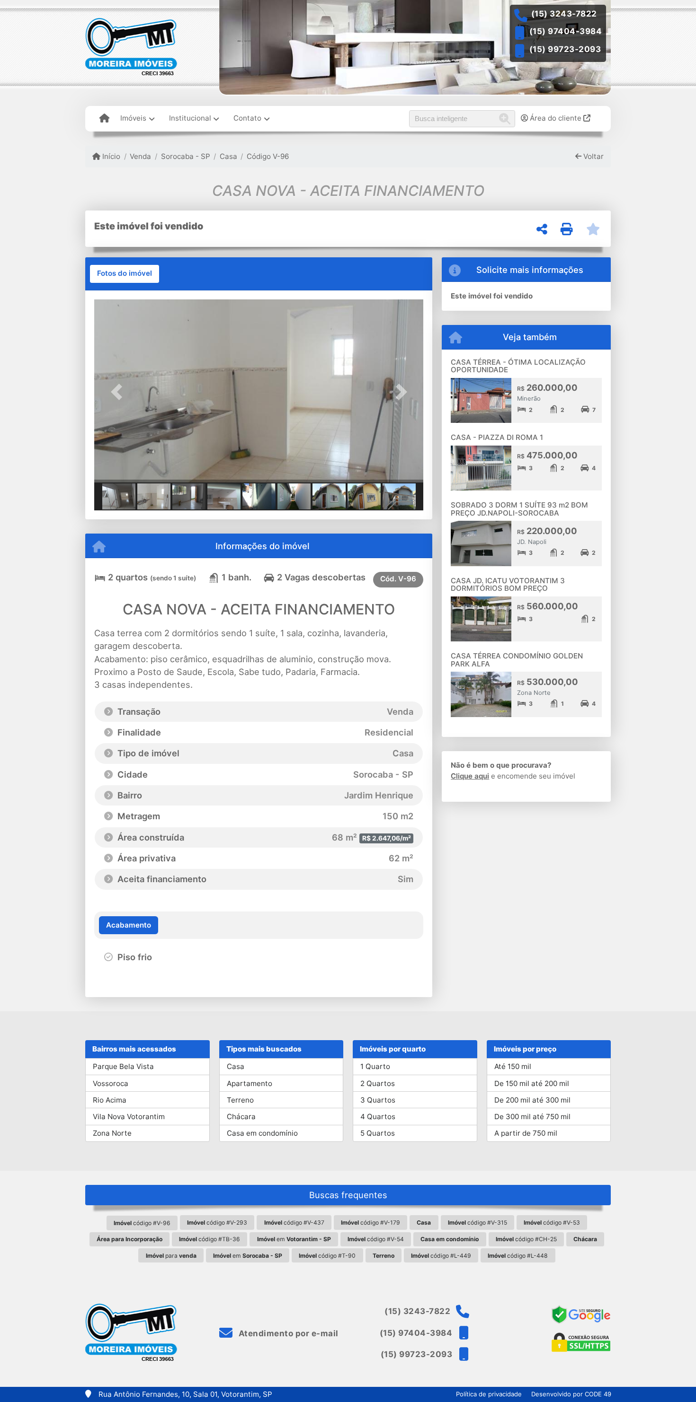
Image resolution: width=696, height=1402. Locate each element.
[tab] (124, 274)
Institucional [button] (190, 118)
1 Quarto (375, 1066)
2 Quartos (377, 1083)
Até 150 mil (512, 1066)
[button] (118, 392)
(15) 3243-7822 (564, 13)
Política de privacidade (489, 1394)
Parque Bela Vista (123, 1066)
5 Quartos (377, 1133)
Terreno (240, 1099)
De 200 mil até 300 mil (532, 1099)
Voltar (592, 156)
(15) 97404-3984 (565, 31)
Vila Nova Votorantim (129, 1116)
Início (110, 156)
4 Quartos (377, 1116)
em (294, 1239)
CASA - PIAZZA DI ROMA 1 (497, 437)
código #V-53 (552, 1222)
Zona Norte (112, 1133)
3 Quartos (377, 1099)
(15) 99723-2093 (565, 49)
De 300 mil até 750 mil (532, 1116)
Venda (140, 156)
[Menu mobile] (104, 118)
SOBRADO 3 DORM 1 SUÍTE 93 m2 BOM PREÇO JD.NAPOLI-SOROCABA (519, 508)
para (171, 1255)
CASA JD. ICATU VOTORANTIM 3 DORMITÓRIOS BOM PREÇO (508, 584)
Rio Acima (109, 1099)
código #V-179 (370, 1222)
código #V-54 (376, 1239)
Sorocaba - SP (185, 156)
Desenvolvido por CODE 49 (571, 1394)
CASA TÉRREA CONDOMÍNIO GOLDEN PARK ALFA (517, 659)
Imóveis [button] (133, 118)
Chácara (241, 1116)
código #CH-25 (526, 1239)
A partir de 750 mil (525, 1133)
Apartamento (249, 1083)
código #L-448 (518, 1255)
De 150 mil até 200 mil (531, 1083)
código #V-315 (477, 1222)
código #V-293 (217, 1222)
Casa (228, 156)
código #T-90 (327, 1255)
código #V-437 (294, 1222)
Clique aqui (470, 775)
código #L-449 (441, 1255)
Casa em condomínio (262, 1133)
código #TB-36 (209, 1239)
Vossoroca (110, 1083)
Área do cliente (555, 118)
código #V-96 (142, 1223)
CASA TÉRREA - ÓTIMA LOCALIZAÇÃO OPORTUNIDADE (518, 366)
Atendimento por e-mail (287, 1333)
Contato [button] (247, 118)
